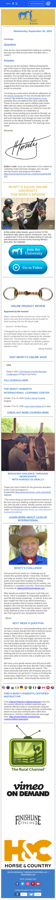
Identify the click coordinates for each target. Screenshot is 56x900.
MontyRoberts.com (28, 874)
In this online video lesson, (16, 232)
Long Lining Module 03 (34, 406)
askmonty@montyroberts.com (31, 588)
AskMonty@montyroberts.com (35, 872)
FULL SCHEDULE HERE (16, 380)
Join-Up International (15, 872)
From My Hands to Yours (35, 98)
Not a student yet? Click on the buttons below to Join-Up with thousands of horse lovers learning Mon (28, 237)
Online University (15, 96)
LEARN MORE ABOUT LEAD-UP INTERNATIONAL (28, 519)
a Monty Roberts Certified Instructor (25, 702)
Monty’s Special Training (34, 398)
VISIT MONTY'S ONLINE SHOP (28, 357)
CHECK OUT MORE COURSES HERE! (28, 412)
